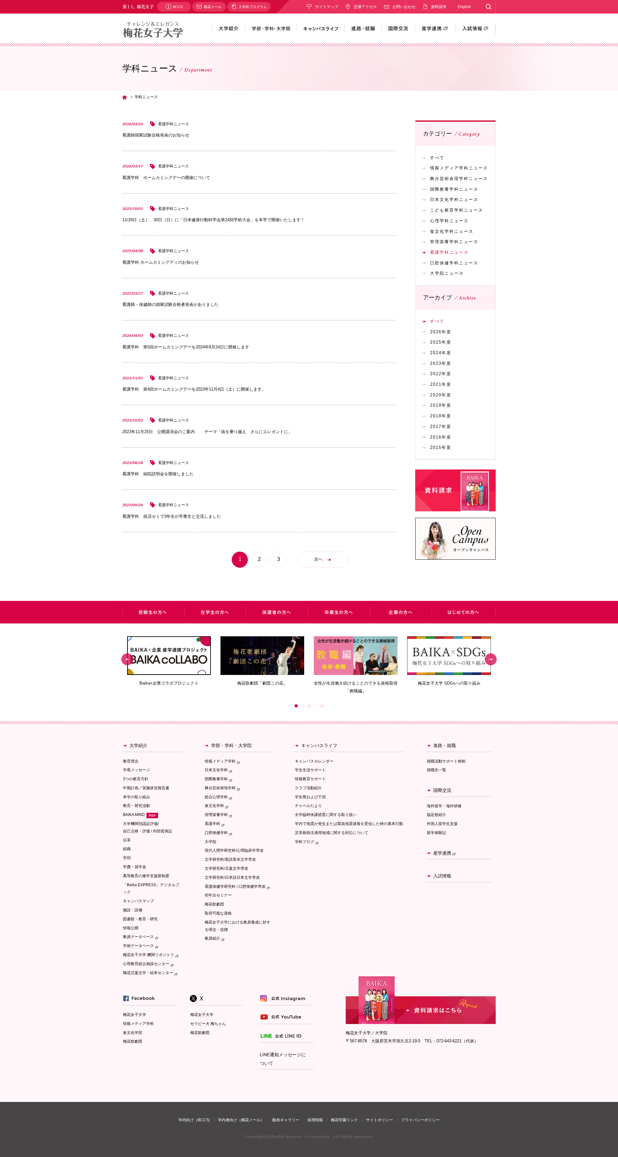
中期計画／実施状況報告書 (146, 788)
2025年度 (440, 342)
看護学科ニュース (449, 252)
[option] (169, 661)
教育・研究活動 (136, 805)
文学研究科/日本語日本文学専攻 (232, 877)
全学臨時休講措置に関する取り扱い (326, 814)
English (464, 7)
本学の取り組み (136, 797)
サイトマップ (326, 7)
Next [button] (491, 659)
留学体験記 (436, 832)
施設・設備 (132, 910)
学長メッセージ (136, 770)
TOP (124, 97)
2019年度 (440, 405)
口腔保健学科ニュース (454, 263)
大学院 (210, 841)
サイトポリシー (379, 1120)
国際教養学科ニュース (454, 189)
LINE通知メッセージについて (283, 1059)
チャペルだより (308, 805)
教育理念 (130, 761)
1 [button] (296, 705)
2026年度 (440, 331)
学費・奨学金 (134, 867)
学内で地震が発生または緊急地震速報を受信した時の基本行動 (349, 823)
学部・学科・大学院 (231, 745)
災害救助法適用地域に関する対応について (331, 832)
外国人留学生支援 (442, 823)
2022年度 (440, 373)
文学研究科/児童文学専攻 (226, 868)
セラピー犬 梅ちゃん (208, 1023)
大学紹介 (138, 745)
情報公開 (130, 928)
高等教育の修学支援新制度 (146, 876)
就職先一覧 (436, 770)
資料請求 (438, 7)
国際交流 (442, 790)
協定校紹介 (436, 814)
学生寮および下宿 (310, 797)
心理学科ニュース (449, 220)
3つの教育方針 (135, 779)
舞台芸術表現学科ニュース (459, 178)
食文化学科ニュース (451, 231)
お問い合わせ (404, 7)
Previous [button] (127, 659)
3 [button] (321, 705)
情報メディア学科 (138, 1023)
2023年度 (440, 363)
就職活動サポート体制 (446, 761)
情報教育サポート (310, 779)
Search (488, 7)
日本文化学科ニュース (454, 199)
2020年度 (440, 395)
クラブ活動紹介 (308, 788)
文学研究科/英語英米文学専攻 (230, 859)
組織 (127, 849)
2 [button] (309, 705)
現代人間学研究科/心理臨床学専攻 (234, 850)
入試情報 (442, 875)
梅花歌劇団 (214, 904)
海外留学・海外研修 (444, 806)
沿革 (127, 840)
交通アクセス (365, 7)
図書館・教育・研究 (140, 919)
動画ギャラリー (285, 1120)
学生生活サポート (310, 770)
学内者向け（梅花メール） (241, 1120)
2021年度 (440, 384)
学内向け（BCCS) (194, 1120)
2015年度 (440, 447)
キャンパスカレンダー (314, 761)
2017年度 (440, 426)
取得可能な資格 (218, 913)
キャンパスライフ (319, 745)
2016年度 (440, 437)
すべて (437, 157)
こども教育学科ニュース (456, 210)
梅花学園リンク (344, 1120)
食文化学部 (132, 1032)
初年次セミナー (218, 895)
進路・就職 (444, 745)
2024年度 (440, 352)
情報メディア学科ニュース (459, 168)
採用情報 (315, 1120)
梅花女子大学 (134, 1014)
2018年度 (440, 415)
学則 (127, 858)
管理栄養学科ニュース (454, 241)
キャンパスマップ (138, 901)
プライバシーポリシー (420, 1120)
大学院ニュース (447, 273)
